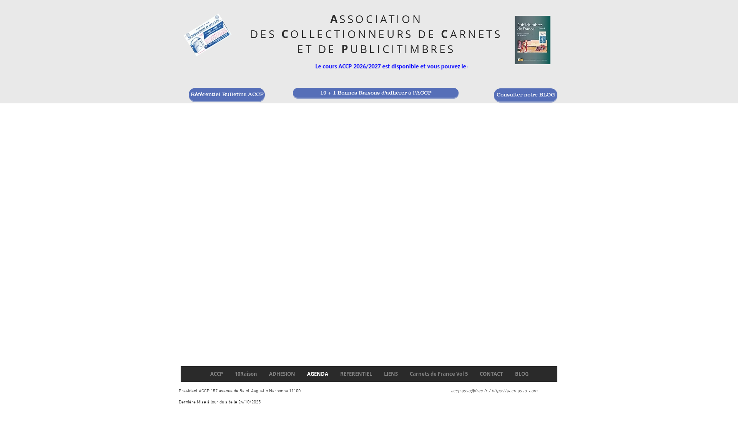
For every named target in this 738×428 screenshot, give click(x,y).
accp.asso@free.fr (469, 391)
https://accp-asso (509, 391)
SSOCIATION (380, 19)
